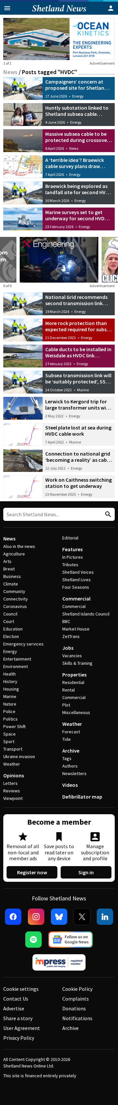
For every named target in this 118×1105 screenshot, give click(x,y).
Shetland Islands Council (85, 614)
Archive (70, 750)
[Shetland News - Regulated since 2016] (59, 962)
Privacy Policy (18, 1038)
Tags (66, 758)
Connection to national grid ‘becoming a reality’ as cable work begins (78, 459)
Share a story (17, 1018)
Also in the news (19, 546)
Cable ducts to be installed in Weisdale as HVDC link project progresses (78, 355)
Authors (70, 766)
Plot (66, 705)
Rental (68, 690)
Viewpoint (13, 798)
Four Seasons (75, 587)
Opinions (13, 775)
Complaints (75, 998)
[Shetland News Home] (59, 12)
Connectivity (15, 599)
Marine (83, 389)
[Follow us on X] (82, 917)
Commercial (76, 598)
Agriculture (14, 554)
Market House (75, 629)
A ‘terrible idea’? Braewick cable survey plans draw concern (74, 166)
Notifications (77, 1018)
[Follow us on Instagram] (36, 917)
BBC (66, 621)
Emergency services (23, 644)
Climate (10, 584)
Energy (78, 96)
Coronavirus (15, 606)
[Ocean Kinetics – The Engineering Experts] (59, 39)
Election (11, 636)
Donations (74, 1008)
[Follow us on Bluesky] (59, 917)
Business (12, 576)
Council (10, 614)
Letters (10, 783)
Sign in (86, 872)
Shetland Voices (78, 572)
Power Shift (14, 726)
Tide (66, 739)
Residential (73, 682)
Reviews (11, 791)
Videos (70, 785)
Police (9, 711)
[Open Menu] (7, 8)
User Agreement (21, 1028)
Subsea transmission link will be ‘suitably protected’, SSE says (78, 381)
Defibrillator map (82, 796)
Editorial (70, 538)
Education (13, 629)
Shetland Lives (76, 580)
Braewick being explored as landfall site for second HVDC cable (78, 192)
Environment (15, 666)
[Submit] (107, 514)
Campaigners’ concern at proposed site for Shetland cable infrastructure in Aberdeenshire (76, 90)
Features (72, 549)
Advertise (13, 1008)
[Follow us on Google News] (70, 939)
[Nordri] (59, 260)
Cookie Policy (77, 989)
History (10, 681)
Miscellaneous (76, 712)
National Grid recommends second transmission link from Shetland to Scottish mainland (76, 306)
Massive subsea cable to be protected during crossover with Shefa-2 (77, 140)
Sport (8, 741)
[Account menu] (111, 8)
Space (9, 734)
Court (8, 621)
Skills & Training (77, 663)
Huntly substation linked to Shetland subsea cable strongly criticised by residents (76, 117)
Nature (9, 704)
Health (9, 674)
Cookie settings (21, 989)
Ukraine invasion (19, 756)
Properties (74, 674)
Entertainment (17, 659)
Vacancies (72, 656)
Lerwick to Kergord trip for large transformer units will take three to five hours (76, 407)
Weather (11, 764)
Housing (11, 689)
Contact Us (15, 998)
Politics (10, 719)
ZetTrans (71, 636)
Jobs (67, 648)
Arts (7, 561)
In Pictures (72, 557)
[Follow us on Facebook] (13, 917)
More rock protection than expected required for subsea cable (78, 329)
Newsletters (74, 773)
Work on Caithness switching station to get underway (78, 482)
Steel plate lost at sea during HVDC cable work (78, 430)
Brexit (9, 569)
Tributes (70, 565)
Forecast (71, 732)
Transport (12, 749)
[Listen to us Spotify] (33, 939)
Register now (32, 872)
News (10, 72)
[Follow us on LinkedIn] (105, 917)
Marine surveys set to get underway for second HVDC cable (76, 218)
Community (14, 591)
